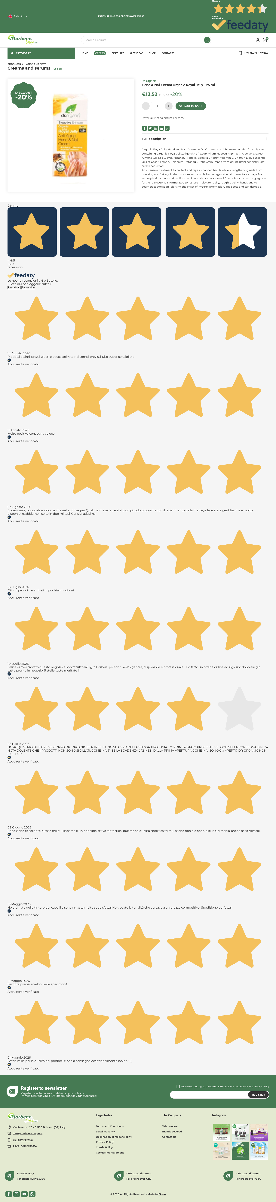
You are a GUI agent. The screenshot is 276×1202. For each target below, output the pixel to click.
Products (14, 64)
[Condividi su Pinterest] (167, 128)
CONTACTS (167, 53)
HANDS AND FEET (35, 64)
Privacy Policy (261, 1086)
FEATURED (118, 53)
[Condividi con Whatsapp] (155, 128)
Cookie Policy (104, 1147)
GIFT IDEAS (136, 53)
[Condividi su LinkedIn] (161, 128)
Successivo (28, 287)
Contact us (169, 1136)
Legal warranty (105, 1131)
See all (58, 68)
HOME (84, 53)
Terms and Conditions (110, 1126)
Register (258, 1094)
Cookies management (110, 1152)
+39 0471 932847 (23, 1139)
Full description (154, 139)
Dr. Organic (149, 81)
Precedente (14, 287)
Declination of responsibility (114, 1136)
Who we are (169, 1126)
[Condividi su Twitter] (150, 128)
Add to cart (193, 105)
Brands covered (172, 1131)
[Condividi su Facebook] (144, 128)
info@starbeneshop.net (27, 1133)
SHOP (152, 53)
